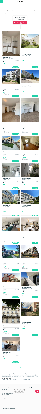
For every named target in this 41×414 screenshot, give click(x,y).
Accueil (3, 5)
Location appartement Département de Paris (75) (9, 379)
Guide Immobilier (5, 395)
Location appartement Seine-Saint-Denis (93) (27, 380)
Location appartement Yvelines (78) (7, 381)
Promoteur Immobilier (5, 394)
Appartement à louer (7, 57)
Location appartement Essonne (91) (25, 379)
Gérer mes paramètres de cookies (6, 410)
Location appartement (7, 5)
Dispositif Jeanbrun (5, 397)
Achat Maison (4, 398)
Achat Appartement (5, 399)
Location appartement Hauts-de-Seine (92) (8, 380)
